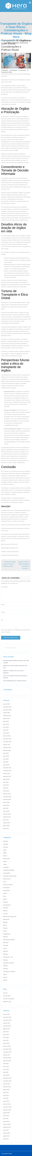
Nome (3, 604)
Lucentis (5, 913)
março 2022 (6, 764)
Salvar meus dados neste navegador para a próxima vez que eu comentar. (16, 631)
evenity (5, 893)
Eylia (4, 896)
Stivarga (5, 960)
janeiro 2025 (6, 704)
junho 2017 (6, 819)
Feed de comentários (8, 998)
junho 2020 (6, 805)
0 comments (23, 70)
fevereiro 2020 (7, 814)
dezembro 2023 (7, 738)
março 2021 (6, 791)
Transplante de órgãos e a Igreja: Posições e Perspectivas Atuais (9, 564)
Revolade (5, 945)
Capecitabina (6, 873)
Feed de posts (7, 995)
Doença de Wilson (8, 884)
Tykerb (5, 974)
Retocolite (5, 942)
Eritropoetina (6, 890)
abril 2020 (5, 808)
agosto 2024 (6, 718)
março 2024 (6, 733)
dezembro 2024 (7, 707)
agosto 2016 (6, 825)
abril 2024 (5, 730)
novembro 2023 (7, 741)
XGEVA (5, 980)
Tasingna (5, 968)
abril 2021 (5, 788)
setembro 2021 (7, 776)
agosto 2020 (6, 802)
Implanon (5, 902)
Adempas (5, 841)
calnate (5, 864)
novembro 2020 (7, 796)
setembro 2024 (7, 715)
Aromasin (5, 847)
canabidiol (6, 867)
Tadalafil (5, 965)
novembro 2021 (7, 770)
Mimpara (5, 922)
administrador (14, 70)
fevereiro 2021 (7, 793)
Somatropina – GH (8, 957)
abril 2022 (5, 762)
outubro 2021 (6, 773)
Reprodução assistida (9, 939)
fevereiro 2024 (7, 736)
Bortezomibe (6, 858)
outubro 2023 (6, 744)
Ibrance (5, 899)
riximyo (5, 948)
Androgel (5, 844)
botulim (5, 861)
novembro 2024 (7, 710)
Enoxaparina (6, 887)
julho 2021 (6, 782)
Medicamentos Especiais (9, 916)
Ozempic (5, 928)
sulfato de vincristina (8, 963)
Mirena (5, 925)
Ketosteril (5, 907)
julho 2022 (6, 753)
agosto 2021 (6, 779)
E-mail (3, 612)
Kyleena (5, 910)
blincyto (5, 855)
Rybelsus (5, 951)
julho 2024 (6, 721)
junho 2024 (6, 724)
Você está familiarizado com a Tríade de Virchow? (15, 680)
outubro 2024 (6, 712)
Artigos (5, 852)
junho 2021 (6, 785)
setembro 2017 (7, 817)
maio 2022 (6, 759)
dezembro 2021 (7, 767)
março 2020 (6, 811)
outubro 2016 (6, 822)
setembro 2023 (7, 747)
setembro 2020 (7, 799)
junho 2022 (6, 756)
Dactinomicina (7, 878)
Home (1, 40)
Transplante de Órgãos (11, 40)
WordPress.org (7, 1001)
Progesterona (6, 934)
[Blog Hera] (16, 5)
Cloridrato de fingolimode (9, 876)
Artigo (4, 850)
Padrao (5, 931)
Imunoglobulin (7, 905)
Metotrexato (6, 919)
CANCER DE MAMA (8, 870)
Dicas (4, 881)
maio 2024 (6, 727)
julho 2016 (6, 828)
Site (2, 620)
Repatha (5, 936)
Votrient (5, 977)
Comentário (4, 587)
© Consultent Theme (6, 1153)
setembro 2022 (7, 750)
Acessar (5, 993)
